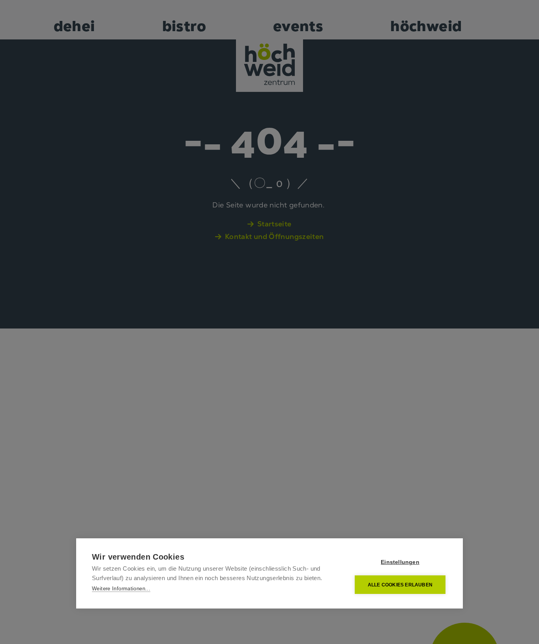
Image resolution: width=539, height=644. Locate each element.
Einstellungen (400, 562)
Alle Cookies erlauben (400, 585)
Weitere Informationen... (121, 589)
